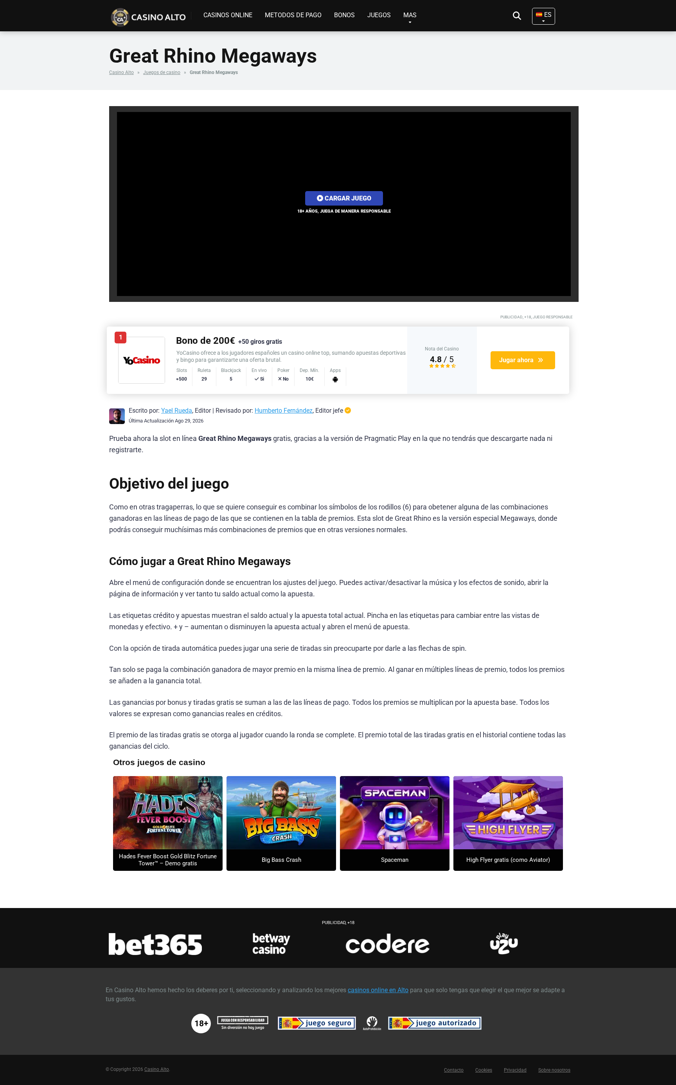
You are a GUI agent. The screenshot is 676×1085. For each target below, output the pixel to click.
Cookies (483, 1070)
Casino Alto (121, 72)
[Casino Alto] (150, 14)
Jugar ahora (516, 360)
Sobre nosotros (554, 1070)
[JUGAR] (168, 812)
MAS (410, 15)
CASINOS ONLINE (227, 15)
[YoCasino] (141, 381)
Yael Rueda (176, 410)
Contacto (454, 1070)
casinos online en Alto (378, 990)
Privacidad (515, 1070)
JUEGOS (379, 15)
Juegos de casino (161, 72)
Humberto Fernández (284, 410)
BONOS (344, 15)
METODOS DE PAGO (293, 15)
